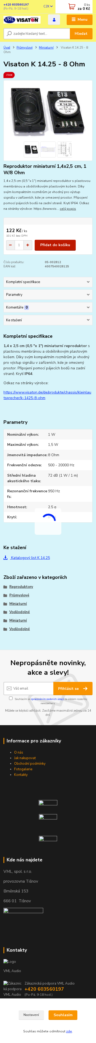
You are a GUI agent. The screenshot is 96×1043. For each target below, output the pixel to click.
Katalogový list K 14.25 (30, 557)
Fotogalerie (23, 769)
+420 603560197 (16, 5)
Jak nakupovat (25, 758)
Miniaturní (46, 48)
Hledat (81, 33)
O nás (18, 752)
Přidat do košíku (55, 244)
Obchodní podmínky (30, 763)
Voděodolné (19, 612)
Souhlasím (63, 1015)
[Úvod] (22, 20)
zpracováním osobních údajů (47, 699)
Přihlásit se (69, 688)
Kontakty (21, 774)
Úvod (6, 48)
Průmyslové (25, 48)
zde (69, 1031)
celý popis (68, 209)
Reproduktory (21, 586)
